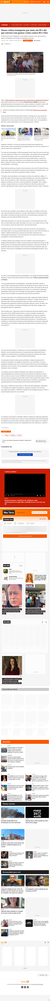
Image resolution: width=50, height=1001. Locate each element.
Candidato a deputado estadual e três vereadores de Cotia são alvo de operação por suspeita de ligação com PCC (16, 929)
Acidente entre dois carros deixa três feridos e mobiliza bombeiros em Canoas (12, 841)
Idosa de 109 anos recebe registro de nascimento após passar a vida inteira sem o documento (16, 920)
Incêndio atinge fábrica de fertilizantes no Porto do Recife (10, 818)
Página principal (7, 2)
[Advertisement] (35, 861)
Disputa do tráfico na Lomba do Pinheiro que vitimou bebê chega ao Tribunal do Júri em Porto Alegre (16, 861)
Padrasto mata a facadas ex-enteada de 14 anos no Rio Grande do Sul (12, 909)
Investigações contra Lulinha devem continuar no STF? (37, 887)
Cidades (6, 435)
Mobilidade (13, 435)
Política (2, 884)
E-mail (44, 1)
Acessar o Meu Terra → (21, 512)
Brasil (27, 884)
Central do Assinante (35, 1)
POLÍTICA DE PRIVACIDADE (37, 981)
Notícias (19, 435)
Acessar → (21, 565)
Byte (33, 781)
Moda (8, 771)
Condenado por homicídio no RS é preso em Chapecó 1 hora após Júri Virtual (16, 851)
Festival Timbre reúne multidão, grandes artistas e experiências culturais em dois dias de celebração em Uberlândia (41, 920)
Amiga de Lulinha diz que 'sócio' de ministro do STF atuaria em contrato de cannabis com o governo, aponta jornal (12, 888)
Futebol (33, 790)
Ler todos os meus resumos (25, 536)
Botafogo (9, 762)
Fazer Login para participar (25, 454)
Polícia (10, 926)
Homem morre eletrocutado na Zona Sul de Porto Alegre (37, 818)
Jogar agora (16, 559)
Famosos (33, 771)
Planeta (8, 742)
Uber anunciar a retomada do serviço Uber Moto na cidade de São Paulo (27, 100)
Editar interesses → (43, 518)
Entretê (34, 917)
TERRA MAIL (26, 1)
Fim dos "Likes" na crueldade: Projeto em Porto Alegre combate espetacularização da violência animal (40, 852)
